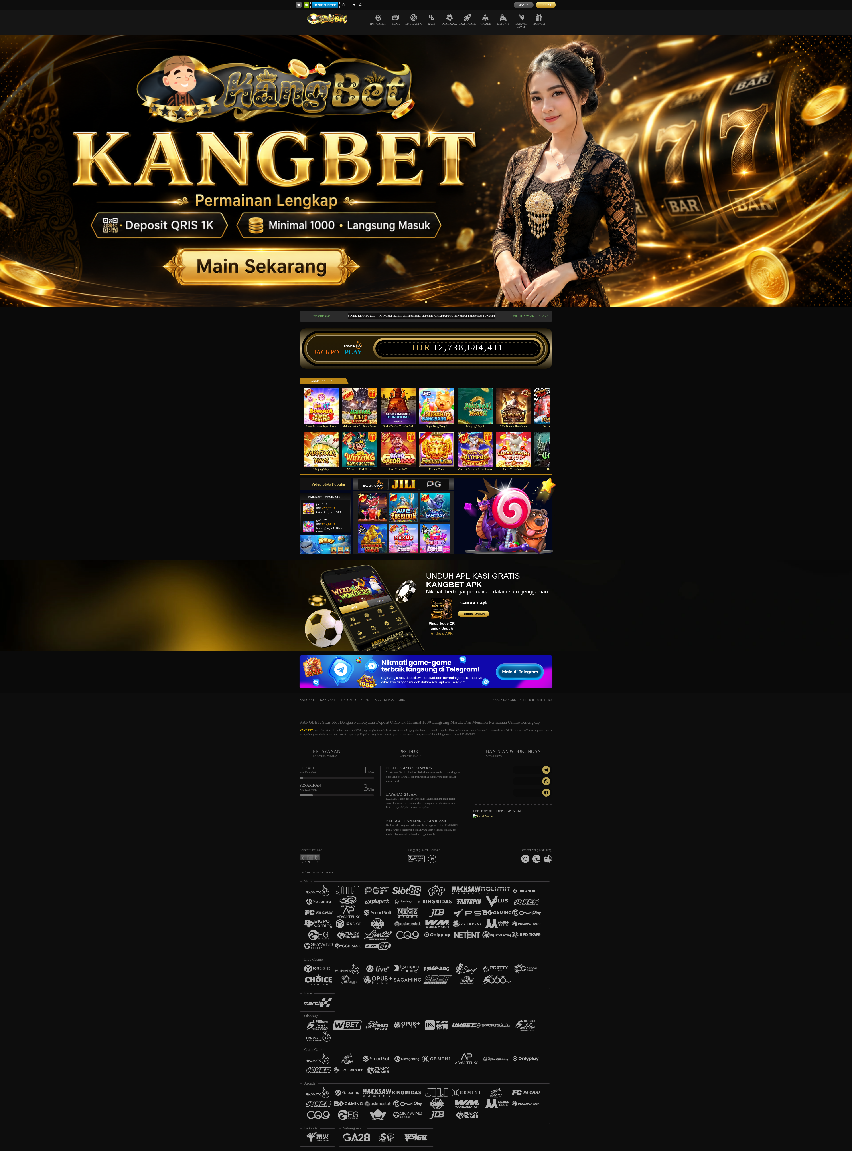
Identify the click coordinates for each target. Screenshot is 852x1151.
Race (431, 23)
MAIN (324, 406)
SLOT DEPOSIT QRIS (390, 699)
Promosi (539, 23)
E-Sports (503, 23)
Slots (396, 23)
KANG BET (328, 699)
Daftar (545, 4)
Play (353, 352)
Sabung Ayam (521, 25)
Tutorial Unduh (473, 613)
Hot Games (378, 23)
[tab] (373, 484)
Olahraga (449, 23)
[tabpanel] (426, 171)
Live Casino (413, 23)
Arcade (485, 23)
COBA (375, 502)
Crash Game (467, 23)
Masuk (524, 4)
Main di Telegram (327, 4)
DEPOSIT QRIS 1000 (355, 699)
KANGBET (307, 699)
